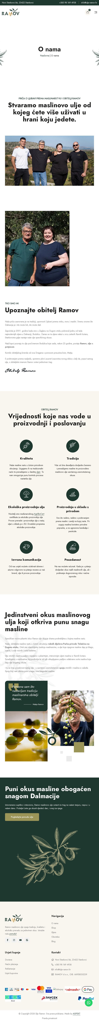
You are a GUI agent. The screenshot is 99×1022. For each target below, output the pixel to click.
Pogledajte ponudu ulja (22, 816)
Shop (53, 927)
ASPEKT (76, 1013)
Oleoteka (55, 936)
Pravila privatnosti (49, 1018)
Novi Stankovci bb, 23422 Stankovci (18, 2)
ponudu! (13, 933)
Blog (53, 941)
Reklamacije (10, 968)
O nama (54, 923)
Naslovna (44, 55)
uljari (38, 471)
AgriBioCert (39, 513)
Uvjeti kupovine (11, 973)
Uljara (53, 932)
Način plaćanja (11, 964)
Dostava (8, 959)
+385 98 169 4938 (67, 2)
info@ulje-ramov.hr (89, 2)
